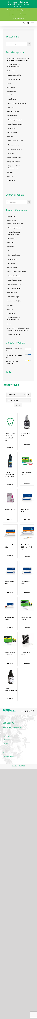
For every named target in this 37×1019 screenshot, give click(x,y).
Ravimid (11, 153)
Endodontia (11, 71)
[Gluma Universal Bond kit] (27, 461)
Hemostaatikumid (14, 111)
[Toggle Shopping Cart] (24, 23)
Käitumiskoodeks (8, 756)
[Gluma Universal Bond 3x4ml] (10, 641)
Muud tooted (11, 92)
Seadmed (10, 172)
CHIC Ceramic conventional (17, 103)
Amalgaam (11, 95)
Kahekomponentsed (15, 120)
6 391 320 (19, 727)
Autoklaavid (12, 99)
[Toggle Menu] (32, 23)
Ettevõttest (6, 740)
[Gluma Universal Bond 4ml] (27, 605)
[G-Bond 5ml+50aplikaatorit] (10, 676)
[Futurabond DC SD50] (10, 570)
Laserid (10, 137)
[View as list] (20, 405)
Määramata (11, 87)
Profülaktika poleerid (15, 149)
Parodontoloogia (13, 145)
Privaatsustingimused (10, 753)
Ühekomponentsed (14, 157)
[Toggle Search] (28, 23)
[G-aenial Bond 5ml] (27, 422)
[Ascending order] (29, 395)
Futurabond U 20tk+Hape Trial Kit (26, 547)
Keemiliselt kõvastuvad (15, 124)
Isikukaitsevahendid (13, 79)
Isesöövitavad (12, 116)
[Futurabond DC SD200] (27, 570)
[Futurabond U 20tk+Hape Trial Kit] (27, 533)
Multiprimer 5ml (10, 509)
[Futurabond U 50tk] (27, 497)
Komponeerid (12, 132)
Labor (9, 83)
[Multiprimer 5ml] (10, 497)
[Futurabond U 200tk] (10, 533)
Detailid (11, 447)
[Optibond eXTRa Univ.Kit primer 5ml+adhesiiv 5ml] (10, 422)
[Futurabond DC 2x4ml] (10, 605)
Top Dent (10, 176)
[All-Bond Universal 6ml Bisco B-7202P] (10, 461)
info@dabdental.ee (9, 727)
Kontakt (5, 743)
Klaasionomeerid (13, 128)
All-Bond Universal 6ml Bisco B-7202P (9, 475)
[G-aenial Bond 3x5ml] (27, 641)
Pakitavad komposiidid (15, 141)
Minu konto (6, 736)
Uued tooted (11, 180)
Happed (11, 107)
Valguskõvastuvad (14, 162)
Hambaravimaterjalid (14, 75)
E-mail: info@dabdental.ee (23, 10)
